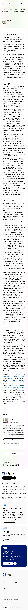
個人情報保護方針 (17, 599)
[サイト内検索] (21, 3)
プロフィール (13, 439)
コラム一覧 (13, 453)
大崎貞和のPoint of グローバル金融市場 (11, 464)
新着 (3, 582)
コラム (12, 462)
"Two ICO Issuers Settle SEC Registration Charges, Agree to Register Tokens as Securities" (14, 376)
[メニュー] (24, 3)
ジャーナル (17, 582)
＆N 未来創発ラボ (5, 462)
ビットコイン (17, 180)
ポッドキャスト (18, 588)
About (7, 477)
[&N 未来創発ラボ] (6, 3)
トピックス (5, 593)
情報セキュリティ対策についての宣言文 (10, 604)
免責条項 (4, 599)
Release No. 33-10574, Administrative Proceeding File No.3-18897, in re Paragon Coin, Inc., (14, 387)
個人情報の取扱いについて (7, 601)
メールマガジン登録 (9, 521)
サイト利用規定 (10, 599)
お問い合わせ (7, 539)
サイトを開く (8, 563)
